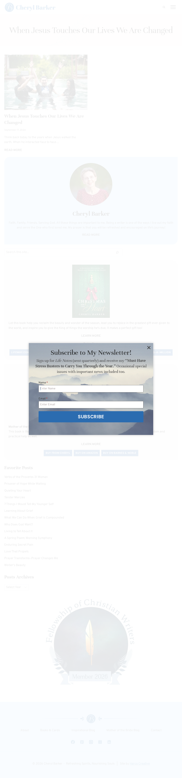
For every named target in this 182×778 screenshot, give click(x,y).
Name (43, 383)
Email (43, 399)
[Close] (148, 347)
